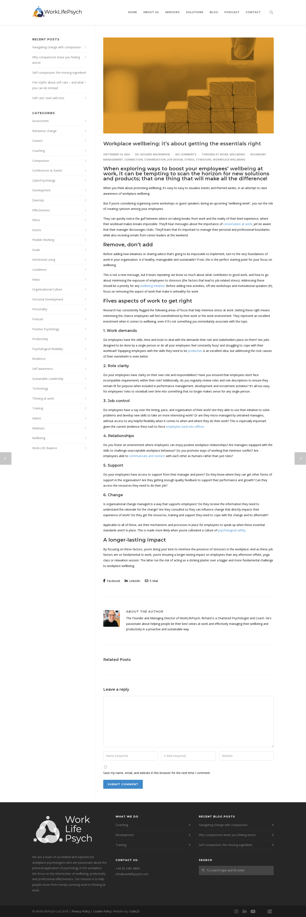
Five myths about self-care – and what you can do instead (58, 85)
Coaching (38, 151)
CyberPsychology (43, 180)
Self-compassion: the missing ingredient (59, 73)
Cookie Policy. (102, 911)
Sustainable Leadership (47, 379)
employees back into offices (185, 427)
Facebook (113, 581)
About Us (151, 12)
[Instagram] (236, 911)
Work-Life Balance (44, 448)
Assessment (40, 121)
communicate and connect (147, 456)
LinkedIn (134, 581)
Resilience (39, 359)
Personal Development (47, 299)
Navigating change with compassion (56, 47)
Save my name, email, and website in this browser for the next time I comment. (156, 773)
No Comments (185, 154)
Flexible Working (43, 240)
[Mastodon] (261, 911)
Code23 (134, 911)
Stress (189, 159)
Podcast (231, 12)
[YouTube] (253, 911)
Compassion (40, 161)
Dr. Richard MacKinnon (152, 154)
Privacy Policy (81, 911)
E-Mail (153, 581)
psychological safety (231, 530)
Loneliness (39, 270)
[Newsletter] (269, 911)
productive (195, 351)
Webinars (38, 428)
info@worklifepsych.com (132, 874)
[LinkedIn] (244, 911)
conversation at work (237, 224)
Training (37, 408)
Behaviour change (44, 131)
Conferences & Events (47, 170)
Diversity (38, 200)
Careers (37, 141)
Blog (214, 12)
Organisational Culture (47, 289)
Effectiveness (41, 210)
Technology (40, 388)
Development (41, 190)
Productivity (40, 339)
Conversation (155, 159)
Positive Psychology (45, 329)
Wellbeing (237, 154)
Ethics (36, 220)
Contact (253, 12)
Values (36, 418)
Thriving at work (215, 154)
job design (175, 159)
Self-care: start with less (48, 98)
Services (172, 12)
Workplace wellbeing (229, 159)
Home (132, 12)
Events (36, 230)
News (36, 280)
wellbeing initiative (152, 286)
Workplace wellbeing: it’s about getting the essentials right (182, 144)
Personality (39, 309)
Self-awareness (42, 369)
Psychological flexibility (47, 349)
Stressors (203, 159)
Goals (36, 250)
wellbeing (243, 169)
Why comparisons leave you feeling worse (56, 60)
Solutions (194, 12)
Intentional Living (43, 260)
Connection (133, 159)
